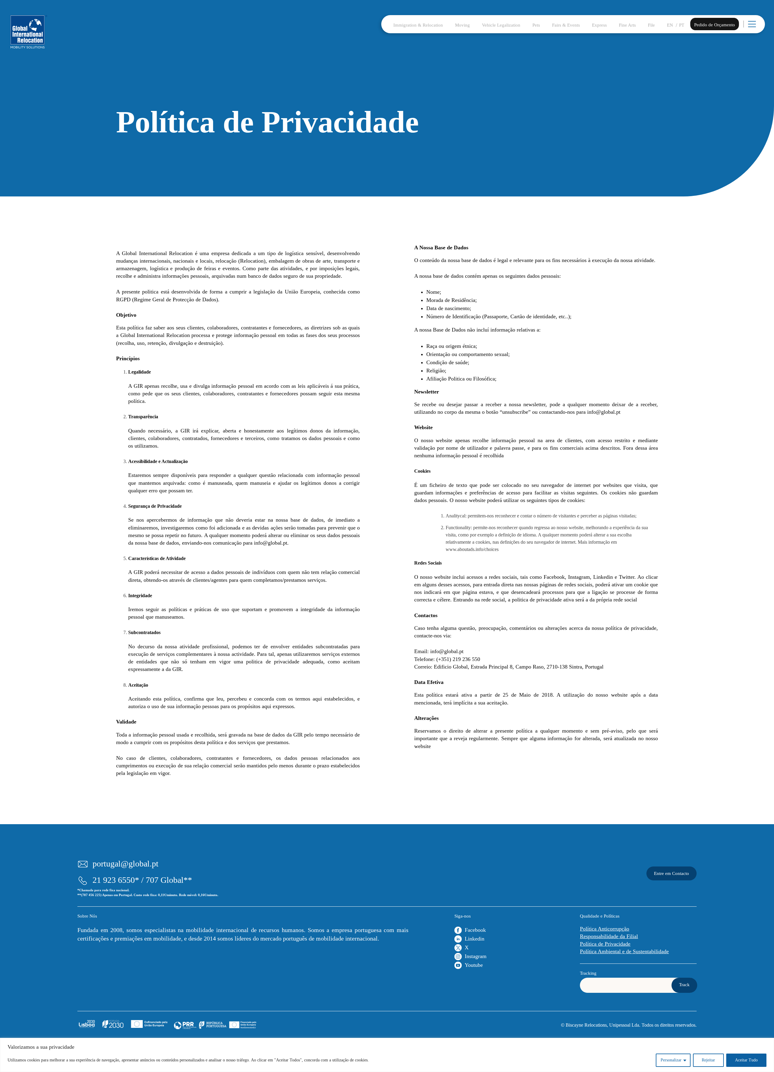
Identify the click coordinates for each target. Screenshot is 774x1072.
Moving (462, 25)
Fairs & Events (566, 25)
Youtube (474, 965)
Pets (536, 25)
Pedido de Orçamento (714, 24)
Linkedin (474, 939)
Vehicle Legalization (501, 25)
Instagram (475, 956)
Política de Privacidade (605, 944)
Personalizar (671, 1060)
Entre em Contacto (671, 873)
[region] (387, 1055)
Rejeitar (708, 1060)
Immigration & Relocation (418, 25)
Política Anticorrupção (604, 929)
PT (681, 25)
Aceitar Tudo (746, 1060)
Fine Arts (627, 25)
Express (599, 25)
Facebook (475, 930)
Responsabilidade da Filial (609, 936)
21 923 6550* (116, 880)
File (651, 25)
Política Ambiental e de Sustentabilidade (624, 951)
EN (670, 25)
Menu (759, 27)
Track (684, 984)
